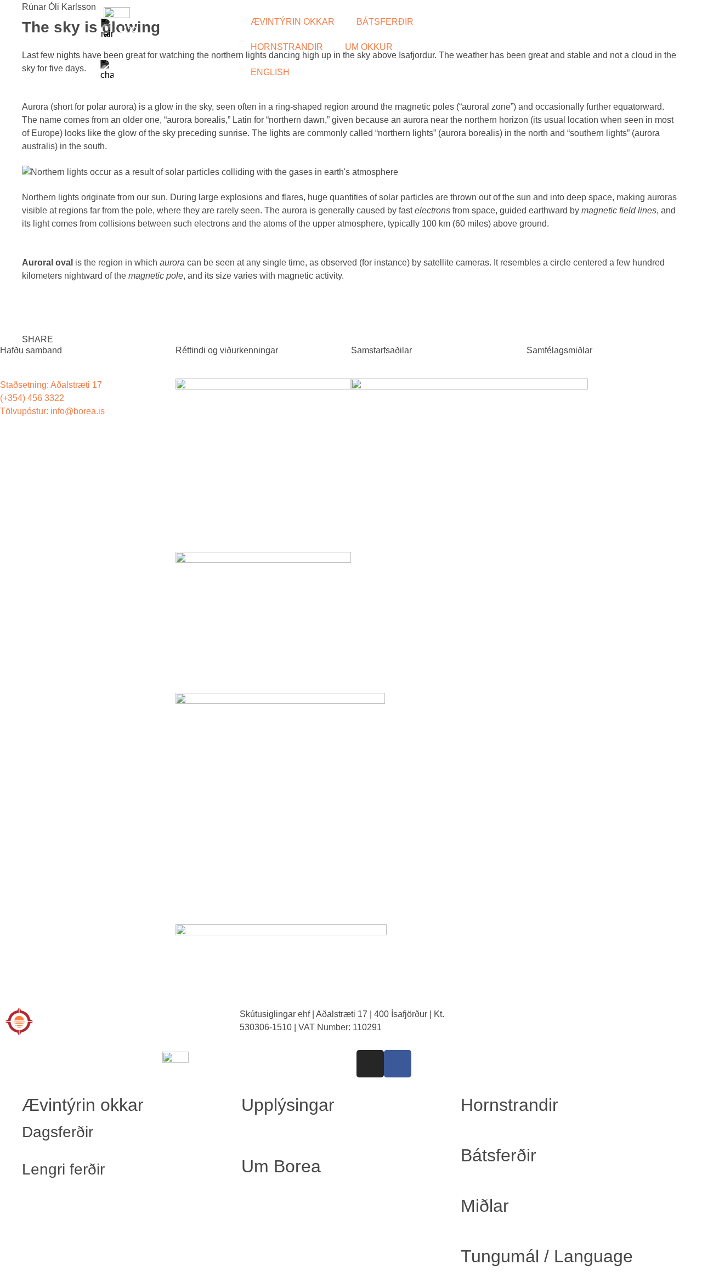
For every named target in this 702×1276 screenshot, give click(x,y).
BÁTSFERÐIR (385, 21)
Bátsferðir (498, 1155)
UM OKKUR (369, 47)
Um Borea (281, 1166)
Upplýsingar (288, 1105)
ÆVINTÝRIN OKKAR (293, 21)
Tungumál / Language (547, 1256)
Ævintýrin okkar (83, 1105)
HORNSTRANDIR (287, 47)
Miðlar (485, 1206)
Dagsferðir (57, 1132)
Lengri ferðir (63, 1169)
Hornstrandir (509, 1105)
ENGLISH (270, 72)
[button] (37, 333)
